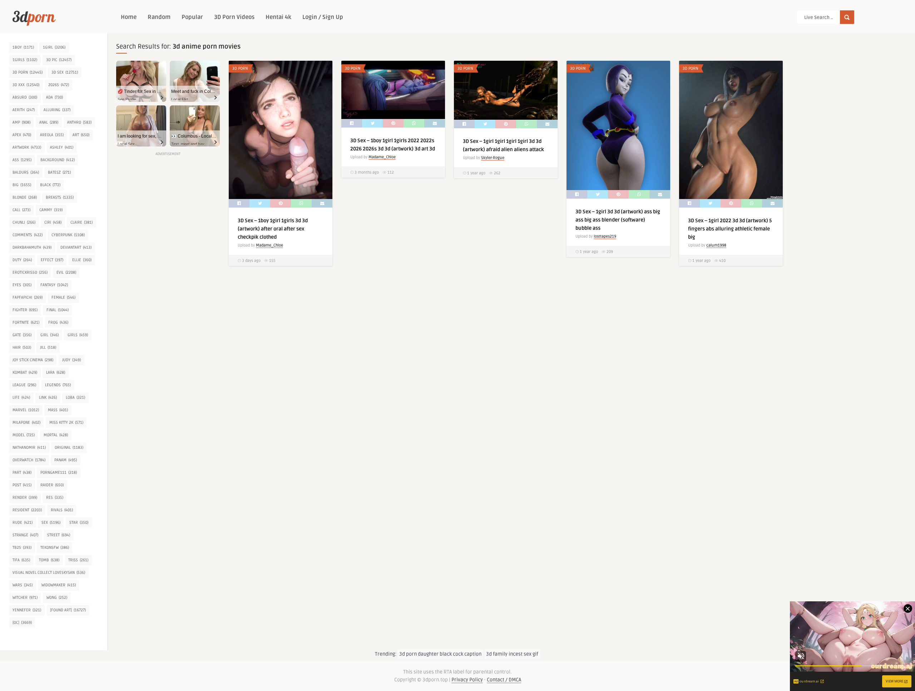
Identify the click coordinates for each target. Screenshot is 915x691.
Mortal (56, 435)
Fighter (25, 310)
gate (22, 335)
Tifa (21, 560)
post (22, 485)
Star (78, 522)
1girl (54, 47)
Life (21, 397)
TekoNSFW (54, 547)
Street (58, 535)
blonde (25, 197)
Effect (52, 260)
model (24, 435)
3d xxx (26, 85)
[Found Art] (68, 610)
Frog (58, 322)
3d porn (28, 72)
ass (22, 160)
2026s (58, 85)
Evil (66, 272)
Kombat (25, 372)
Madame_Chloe (269, 245)
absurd (25, 97)
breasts (60, 197)
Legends (58, 385)
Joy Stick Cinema (33, 360)
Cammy (51, 210)
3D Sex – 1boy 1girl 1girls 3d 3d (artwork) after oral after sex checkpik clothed (273, 229)
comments (28, 235)
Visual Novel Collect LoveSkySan (49, 572)
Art (81, 135)
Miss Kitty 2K (66, 422)
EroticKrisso (30, 272)
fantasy (54, 285)
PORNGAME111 (58, 472)
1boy (23, 47)
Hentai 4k (278, 17)
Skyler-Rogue (492, 157)
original (69, 447)
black (50, 185)
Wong (56, 597)
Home (129, 17)
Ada (54, 97)
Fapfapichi (28, 297)
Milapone (26, 422)
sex (50, 522)
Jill (48, 347)
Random (159, 17)
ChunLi (24, 222)
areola (52, 135)
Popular (192, 17)
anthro (79, 122)
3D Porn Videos (234, 17)
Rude (23, 522)
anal (48, 122)
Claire (81, 222)
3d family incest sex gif (512, 654)
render (25, 497)
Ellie (82, 260)
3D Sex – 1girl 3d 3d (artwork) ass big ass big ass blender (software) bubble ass (617, 220)
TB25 (22, 547)
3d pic (58, 60)
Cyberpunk (68, 235)
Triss (78, 560)
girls (78, 335)
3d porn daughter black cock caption (440, 654)
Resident (27, 510)
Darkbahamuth (32, 247)
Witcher (25, 597)
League (24, 385)
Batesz (59, 172)
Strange (25, 535)
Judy (71, 360)
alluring (57, 110)
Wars (23, 585)
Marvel (26, 410)
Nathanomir (29, 447)
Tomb (49, 560)
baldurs (26, 172)
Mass (58, 410)
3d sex (64, 72)
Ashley (61, 147)
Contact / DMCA (504, 680)
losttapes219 (605, 236)
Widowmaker (58, 585)
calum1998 (716, 245)
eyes (22, 285)
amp (21, 122)
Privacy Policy (467, 680)
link (48, 397)
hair (22, 347)
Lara (55, 372)
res (54, 497)
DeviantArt (76, 247)
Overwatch (29, 460)
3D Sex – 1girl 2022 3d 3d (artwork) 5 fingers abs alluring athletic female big (730, 229)
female (63, 297)
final (57, 310)
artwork (27, 147)
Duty (22, 260)
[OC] (22, 622)
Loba (75, 397)
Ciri (52, 222)
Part (22, 472)
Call (21, 210)
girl (49, 335)
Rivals (62, 510)
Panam (65, 460)
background (57, 160)
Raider (52, 485)
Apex (22, 135)
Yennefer (27, 610)
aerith (24, 110)
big (22, 185)
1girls (25, 60)
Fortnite (26, 322)
